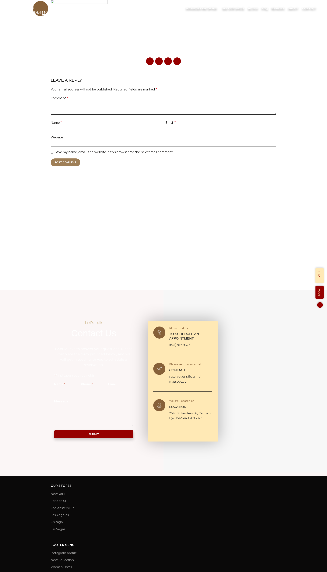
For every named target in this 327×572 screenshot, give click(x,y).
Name (56, 122)
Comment (59, 98)
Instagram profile (64, 553)
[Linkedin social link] (177, 61)
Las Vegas (58, 529)
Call (319, 274)
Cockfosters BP (62, 508)
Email (170, 122)
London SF (59, 501)
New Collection (62, 560)
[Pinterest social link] (168, 61)
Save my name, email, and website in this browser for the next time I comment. (114, 152)
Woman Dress (61, 567)
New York (58, 494)
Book (319, 292)
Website (57, 137)
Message (61, 401)
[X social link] (159, 61)
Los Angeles (60, 515)
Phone (87, 384)
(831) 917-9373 (180, 345)
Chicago (57, 522)
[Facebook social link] (150, 61)
